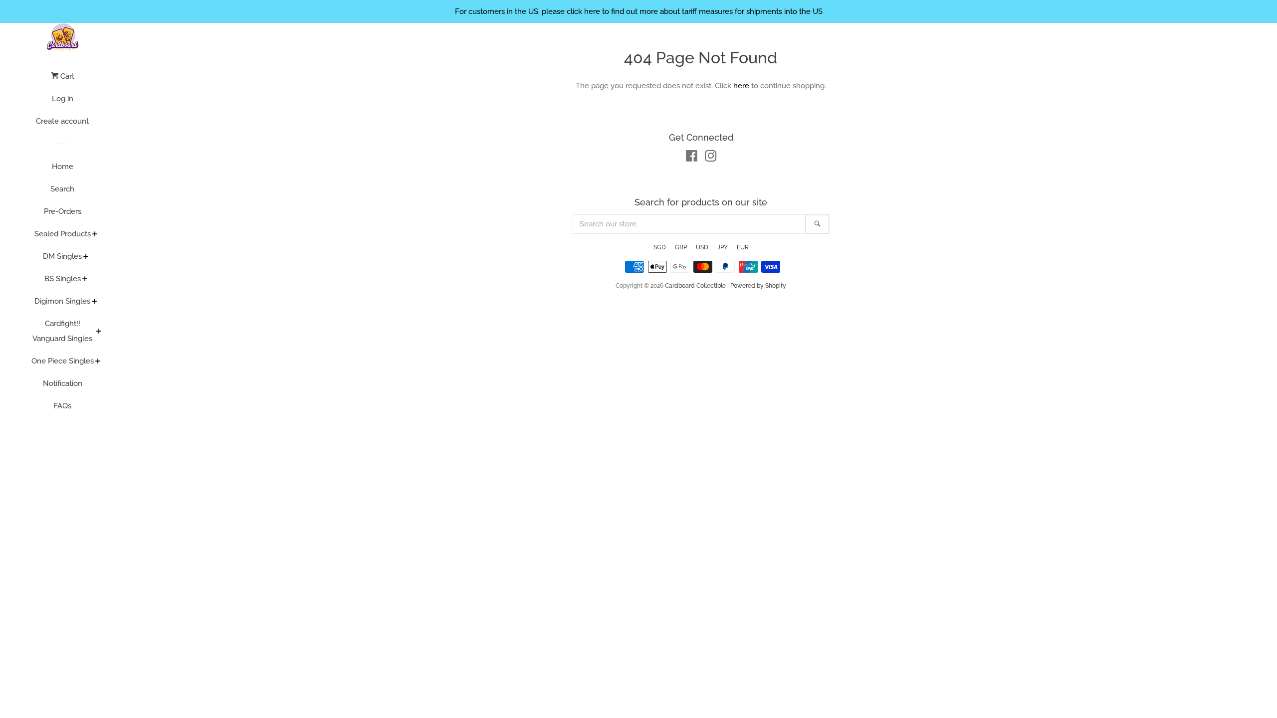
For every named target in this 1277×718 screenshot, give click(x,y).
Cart (66, 76)
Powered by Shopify (758, 285)
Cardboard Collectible (695, 285)
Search (62, 188)
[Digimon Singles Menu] (94, 302)
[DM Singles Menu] (86, 257)
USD (702, 247)
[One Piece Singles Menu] (98, 362)
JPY (722, 247)
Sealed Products (62, 233)
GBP (681, 247)
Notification (62, 383)
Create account (62, 121)
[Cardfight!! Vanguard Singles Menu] (99, 332)
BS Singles (62, 278)
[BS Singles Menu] (85, 280)
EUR (743, 247)
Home (62, 166)
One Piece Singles (62, 361)
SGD (659, 247)
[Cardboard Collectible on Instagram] (711, 158)
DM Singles (62, 256)
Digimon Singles (62, 301)
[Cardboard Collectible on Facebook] (691, 158)
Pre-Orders (62, 211)
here (741, 85)
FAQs (62, 405)
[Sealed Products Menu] (95, 235)
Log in (62, 98)
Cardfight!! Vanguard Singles (62, 331)
